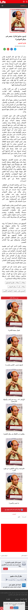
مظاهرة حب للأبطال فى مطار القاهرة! (14, 434)
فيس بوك (24, 516)
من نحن (16, 599)
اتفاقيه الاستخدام (23, 599)
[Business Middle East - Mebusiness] (3, 1)
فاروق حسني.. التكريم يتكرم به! (14, 365)
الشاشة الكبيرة (7, 291)
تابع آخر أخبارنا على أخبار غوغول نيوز (13, 509)
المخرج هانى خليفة (19, 291)
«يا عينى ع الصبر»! (14, 503)
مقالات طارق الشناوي (12, 282)
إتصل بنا (8, 599)
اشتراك (5, 568)
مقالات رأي (21, 287)
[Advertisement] (14, 538)
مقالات (23, 282)
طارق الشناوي (22, 43)
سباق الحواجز (12, 287)
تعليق (19, 516)
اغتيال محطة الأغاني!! (14, 330)
